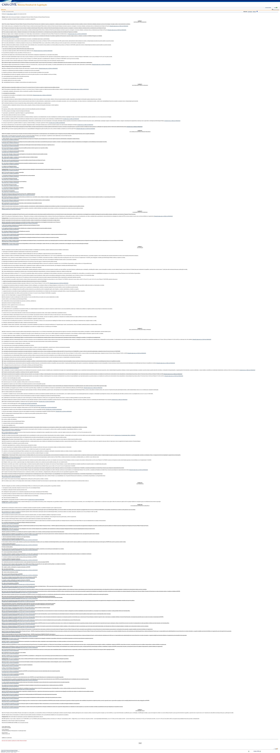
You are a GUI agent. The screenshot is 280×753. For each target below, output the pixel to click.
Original (254, 11)
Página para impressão (276, 9)
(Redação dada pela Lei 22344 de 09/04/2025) (116, 29)
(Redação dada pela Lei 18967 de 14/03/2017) (11, 512)
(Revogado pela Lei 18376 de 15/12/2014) (10, 36)
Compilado (250, 11)
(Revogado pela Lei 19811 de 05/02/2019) (29, 223)
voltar (275, 7)
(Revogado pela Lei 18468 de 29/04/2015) (10, 139)
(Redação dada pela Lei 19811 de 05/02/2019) (118, 26)
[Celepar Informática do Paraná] (248, 751)
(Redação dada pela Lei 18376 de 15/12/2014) (11, 209)
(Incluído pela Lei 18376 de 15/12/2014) (10, 195)
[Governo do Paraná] (260, 751)
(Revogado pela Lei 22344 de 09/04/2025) (10, 523)
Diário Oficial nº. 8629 (11, 14)
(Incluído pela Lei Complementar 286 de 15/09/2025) (124, 435)
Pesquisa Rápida (268, 7)
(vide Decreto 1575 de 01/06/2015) (27, 136)
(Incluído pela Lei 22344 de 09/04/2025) (47, 401)
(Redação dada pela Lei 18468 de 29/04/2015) (11, 136)
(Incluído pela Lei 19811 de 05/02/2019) (71, 118)
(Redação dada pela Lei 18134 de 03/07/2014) (11, 632)
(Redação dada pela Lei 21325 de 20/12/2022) (85, 128)
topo (275, 748)
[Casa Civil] (256, 752)
